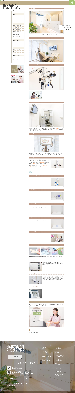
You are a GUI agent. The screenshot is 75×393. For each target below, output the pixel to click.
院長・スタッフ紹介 (17, 2)
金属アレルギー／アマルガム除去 (16, 59)
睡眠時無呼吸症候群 (16, 36)
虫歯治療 (14, 15)
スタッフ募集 (56, 2)
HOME (7, 3)
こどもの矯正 (15, 43)
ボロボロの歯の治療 (16, 29)
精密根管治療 (15, 17)
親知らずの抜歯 (16, 34)
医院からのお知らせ (46, 360)
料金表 (36, 2)
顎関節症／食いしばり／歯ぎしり (18, 32)
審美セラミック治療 (16, 49)
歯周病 (14, 19)
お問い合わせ (66, 2)
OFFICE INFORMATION (47, 361)
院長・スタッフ (44, 347)
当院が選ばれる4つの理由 (47, 357)
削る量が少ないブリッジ (17, 27)
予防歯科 (14, 57)
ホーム (43, 345)
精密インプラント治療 (17, 25)
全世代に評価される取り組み (47, 356)
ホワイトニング (16, 51)
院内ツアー (28, 2)
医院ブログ (44, 359)
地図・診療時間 (46, 2)
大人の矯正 (15, 41)
